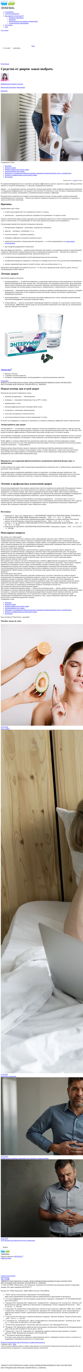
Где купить (4, 30)
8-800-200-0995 (6, 1258)
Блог (33, 46)
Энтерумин (6, 370)
